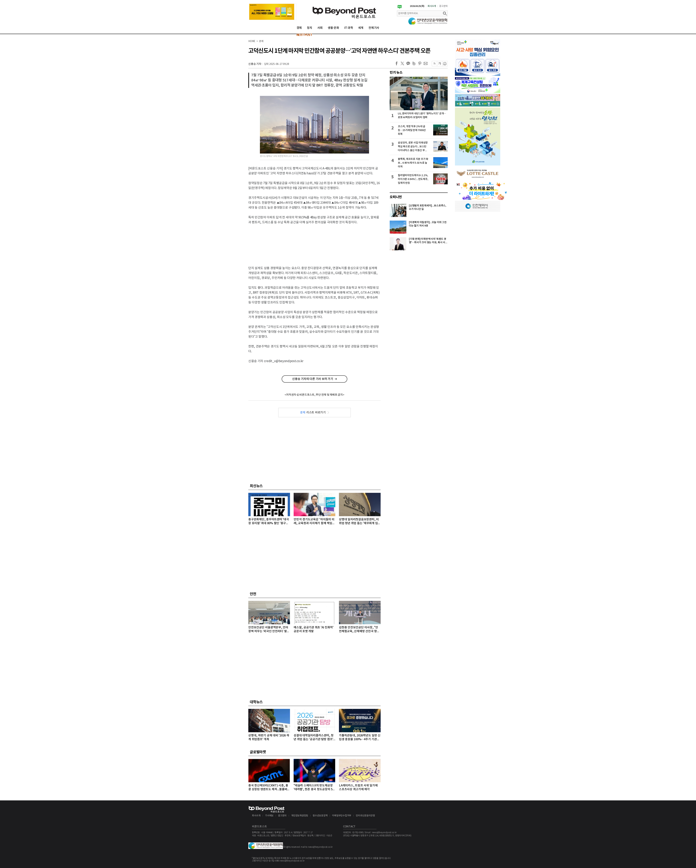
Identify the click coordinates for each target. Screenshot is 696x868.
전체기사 (373, 28)
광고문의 (443, 6)
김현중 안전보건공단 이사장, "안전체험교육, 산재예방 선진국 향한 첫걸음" (359, 629)
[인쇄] (445, 63)
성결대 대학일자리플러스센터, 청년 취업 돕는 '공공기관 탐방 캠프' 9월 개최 (314, 737)
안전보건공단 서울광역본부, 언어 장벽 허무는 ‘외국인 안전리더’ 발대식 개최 (268, 629)
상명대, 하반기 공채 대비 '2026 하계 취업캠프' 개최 (268, 737)
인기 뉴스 (396, 72)
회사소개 (432, 6)
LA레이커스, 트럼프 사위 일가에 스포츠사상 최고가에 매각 (358, 787)
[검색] (445, 13)
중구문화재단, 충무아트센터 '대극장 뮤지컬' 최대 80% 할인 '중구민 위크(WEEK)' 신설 (268, 521)
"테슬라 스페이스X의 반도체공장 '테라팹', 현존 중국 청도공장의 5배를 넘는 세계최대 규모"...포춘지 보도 (314, 787)
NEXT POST (304, 35)
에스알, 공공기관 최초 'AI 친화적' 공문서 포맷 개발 (314, 629)
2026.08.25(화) (417, 6)
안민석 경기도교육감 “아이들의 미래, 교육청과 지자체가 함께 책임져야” (314, 521)
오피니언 (396, 197)
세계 (361, 28)
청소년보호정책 (320, 815)
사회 (320, 28)
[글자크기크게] (439, 63)
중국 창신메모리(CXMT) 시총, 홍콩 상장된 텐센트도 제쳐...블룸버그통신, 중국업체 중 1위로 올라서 (269, 787)
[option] (273, 12)
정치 (309, 28)
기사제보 (269, 815)
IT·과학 (348, 28)
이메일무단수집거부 (341, 815)
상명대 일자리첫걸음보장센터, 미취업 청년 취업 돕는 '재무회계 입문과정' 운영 (359, 521)
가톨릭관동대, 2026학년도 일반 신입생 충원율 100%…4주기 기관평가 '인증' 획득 (359, 737)
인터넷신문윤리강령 (365, 815)
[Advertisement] (314, 242)
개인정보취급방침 (299, 815)
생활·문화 (333, 28)
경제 (299, 28)
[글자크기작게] (434, 63)
